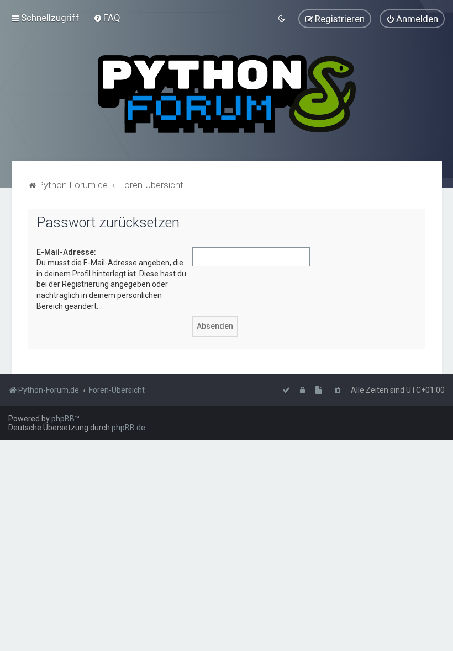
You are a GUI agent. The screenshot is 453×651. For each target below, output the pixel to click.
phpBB (63, 418)
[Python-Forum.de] (227, 94)
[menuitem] (107, 17)
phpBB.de (128, 427)
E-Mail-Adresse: (66, 252)
